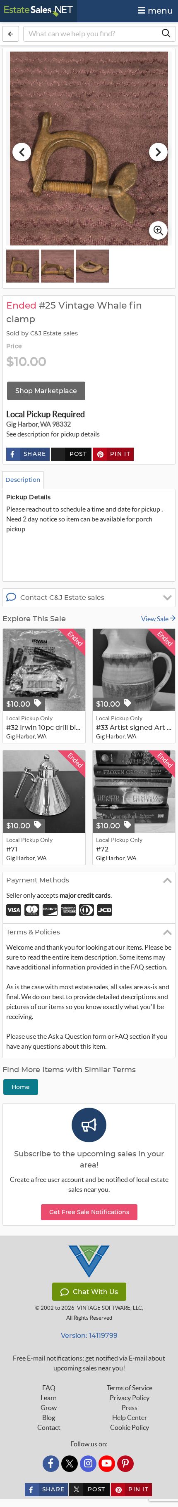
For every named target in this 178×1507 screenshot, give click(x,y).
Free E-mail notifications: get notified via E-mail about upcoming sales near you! (89, 1363)
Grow (49, 1407)
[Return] (10, 34)
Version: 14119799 (89, 1336)
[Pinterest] (125, 1463)
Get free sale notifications (89, 1212)
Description (23, 479)
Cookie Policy (129, 1427)
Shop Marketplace (46, 391)
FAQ (48, 1387)
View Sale (155, 619)
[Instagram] (88, 1463)
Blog (48, 1417)
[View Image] (22, 266)
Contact (48, 1427)
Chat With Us (95, 1292)
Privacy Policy (129, 1397)
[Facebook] (51, 1463)
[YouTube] (107, 1463)
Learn (49, 1397)
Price (14, 346)
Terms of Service (129, 1387)
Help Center (129, 1417)
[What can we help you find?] (166, 34)
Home (21, 1087)
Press (129, 1407)
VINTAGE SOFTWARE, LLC (109, 1308)
